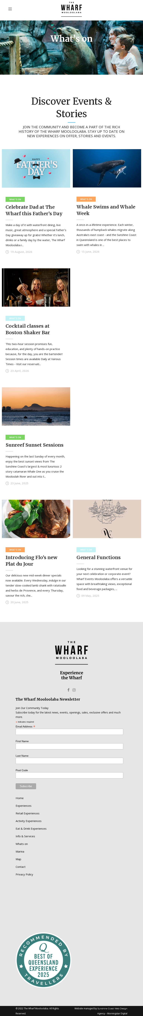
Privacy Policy (24, 874)
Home (20, 798)
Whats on (22, 844)
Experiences (23, 805)
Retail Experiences (27, 813)
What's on (15, 199)
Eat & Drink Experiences (31, 828)
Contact (21, 867)
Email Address (25, 726)
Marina (20, 851)
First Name (22, 741)
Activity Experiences (29, 821)
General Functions (99, 557)
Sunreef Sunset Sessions (34, 445)
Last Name (22, 755)
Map (18, 859)
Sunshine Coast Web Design (112, 1008)
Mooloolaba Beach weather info (35, 925)
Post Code (22, 770)
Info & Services (25, 836)
